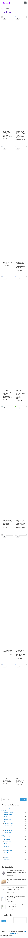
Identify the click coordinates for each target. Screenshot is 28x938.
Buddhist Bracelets (8, 812)
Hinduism (3, 835)
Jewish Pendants (8, 857)
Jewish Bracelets (8, 850)
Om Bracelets (7, 836)
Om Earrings (7, 839)
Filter (4, 921)
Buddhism (3, 810)
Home (2, 8)
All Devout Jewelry (5, 808)
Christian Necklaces (8, 828)
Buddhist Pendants (8, 816)
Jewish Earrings (7, 852)
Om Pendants (7, 843)
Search (23, 799)
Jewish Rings (7, 859)
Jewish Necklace (7, 855)
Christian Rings (7, 832)
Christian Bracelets (8, 823)
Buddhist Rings (7, 819)
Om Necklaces (7, 841)
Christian (3, 821)
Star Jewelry (7, 862)
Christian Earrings (8, 825)
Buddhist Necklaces (8, 814)
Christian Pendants (8, 830)
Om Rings (6, 846)
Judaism (3, 848)
